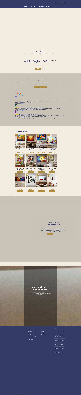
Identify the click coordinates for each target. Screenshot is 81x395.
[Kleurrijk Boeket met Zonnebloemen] (20, 160)
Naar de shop (38, 68)
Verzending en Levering (32, 336)
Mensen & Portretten (62, 340)
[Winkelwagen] (66, 6)
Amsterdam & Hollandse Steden (58, 331)
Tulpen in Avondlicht (20, 148)
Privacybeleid (30, 331)
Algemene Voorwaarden (32, 329)
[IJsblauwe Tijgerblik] (31, 180)
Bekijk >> (40, 297)
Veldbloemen (56, 348)
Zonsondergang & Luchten (58, 352)
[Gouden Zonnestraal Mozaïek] (31, 141)
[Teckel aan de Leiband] (41, 180)
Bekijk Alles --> (63, 131)
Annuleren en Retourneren (33, 337)
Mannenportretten (63, 339)
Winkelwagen (43, 331)
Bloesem (62, 332)
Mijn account (43, 329)
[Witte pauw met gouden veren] (52, 160)
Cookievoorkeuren (44, 334)
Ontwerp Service (30, 339)
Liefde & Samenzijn (57, 339)
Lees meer (45, 119)
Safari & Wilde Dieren (60, 344)
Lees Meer (43, 68)
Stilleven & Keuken (62, 345)
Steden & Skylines (57, 345)
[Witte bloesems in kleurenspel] (41, 160)
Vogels (55, 349)
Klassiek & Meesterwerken (58, 336)
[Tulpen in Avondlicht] (20, 141)
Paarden (56, 344)
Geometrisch (56, 335)
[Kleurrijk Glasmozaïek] (20, 180)
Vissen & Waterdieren (61, 348)
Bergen (64, 331)
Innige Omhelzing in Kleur (31, 168)
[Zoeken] (15, 6)
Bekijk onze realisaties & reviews (40, 87)
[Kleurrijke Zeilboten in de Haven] (41, 141)
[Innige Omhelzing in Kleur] (31, 160)
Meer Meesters (56, 340)
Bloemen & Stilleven (57, 332)
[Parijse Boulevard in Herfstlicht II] (52, 141)
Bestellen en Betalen (32, 334)
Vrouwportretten (59, 349)
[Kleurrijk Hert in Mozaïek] (52, 180)
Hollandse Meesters (61, 335)
